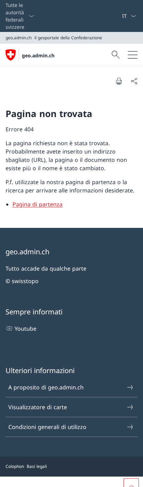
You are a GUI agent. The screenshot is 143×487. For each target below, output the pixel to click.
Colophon (15, 466)
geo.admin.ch (38, 55)
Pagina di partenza (37, 204)
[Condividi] (134, 81)
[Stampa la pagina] (118, 81)
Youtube (25, 328)
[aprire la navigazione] (132, 55)
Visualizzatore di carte (37, 407)
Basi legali (37, 466)
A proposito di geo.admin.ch (46, 387)
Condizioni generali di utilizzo (47, 427)
